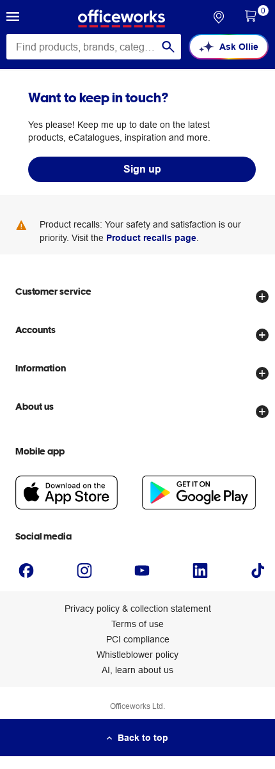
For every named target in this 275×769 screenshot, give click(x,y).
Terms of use (137, 623)
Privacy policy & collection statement (138, 608)
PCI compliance (137, 639)
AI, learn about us (137, 669)
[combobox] (93, 46)
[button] (12, 18)
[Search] (168, 46)
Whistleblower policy (137, 654)
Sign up (142, 169)
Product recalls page (151, 238)
